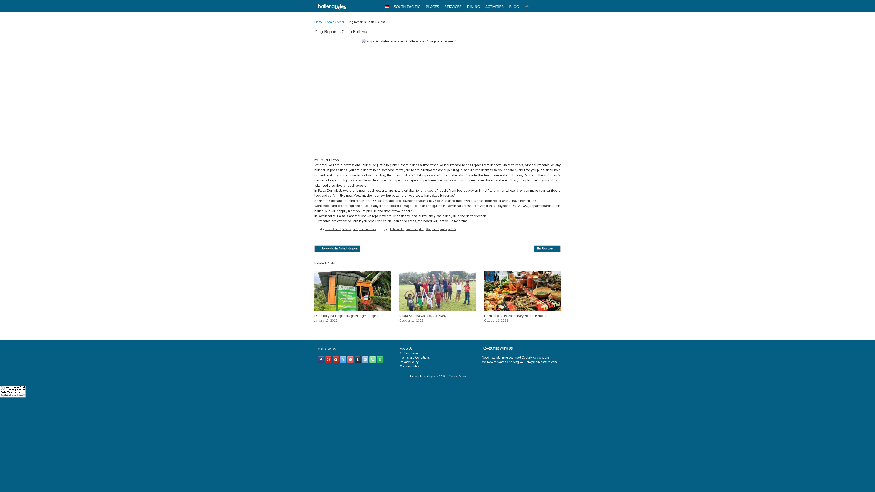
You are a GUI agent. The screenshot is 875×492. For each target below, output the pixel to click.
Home (318, 22)
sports (443, 229)
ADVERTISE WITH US (498, 349)
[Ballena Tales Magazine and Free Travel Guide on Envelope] (365, 359)
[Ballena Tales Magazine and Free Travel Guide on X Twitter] (343, 359)
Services (346, 229)
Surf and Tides (367, 229)
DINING (473, 7)
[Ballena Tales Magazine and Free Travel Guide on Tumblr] (358, 359)
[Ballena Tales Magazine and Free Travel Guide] (332, 6)
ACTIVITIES (494, 7)
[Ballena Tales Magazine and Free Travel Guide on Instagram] (328, 359)
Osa (428, 229)
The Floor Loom (547, 248)
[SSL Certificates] (13, 397)
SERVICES (453, 7)
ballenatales (397, 229)
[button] (527, 6)
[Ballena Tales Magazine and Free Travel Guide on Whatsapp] (380, 359)
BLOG (514, 7)
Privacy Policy (409, 362)
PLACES (432, 7)
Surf (355, 229)
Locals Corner (334, 22)
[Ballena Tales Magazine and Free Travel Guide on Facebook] (321, 359)
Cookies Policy (410, 366)
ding (422, 229)
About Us (406, 349)
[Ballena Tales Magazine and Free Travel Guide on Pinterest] (350, 359)
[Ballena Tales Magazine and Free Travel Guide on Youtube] (336, 359)
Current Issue (409, 353)
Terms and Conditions (415, 358)
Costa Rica (412, 229)
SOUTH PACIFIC (407, 7)
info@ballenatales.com (541, 362)
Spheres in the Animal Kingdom (337, 248)
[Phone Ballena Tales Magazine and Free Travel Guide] (372, 359)
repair (435, 229)
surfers (452, 229)
